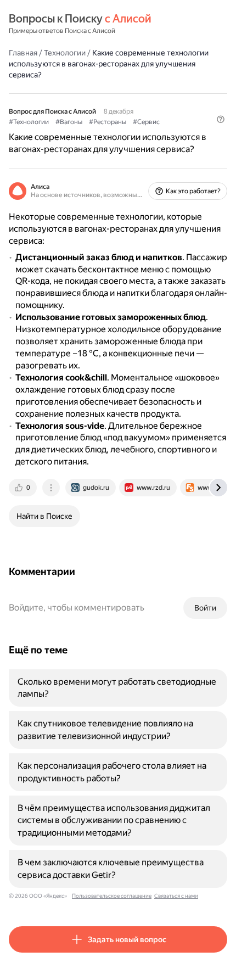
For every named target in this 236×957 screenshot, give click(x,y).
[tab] (23, 487)
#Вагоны (68, 122)
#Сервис (146, 122)
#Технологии (29, 122)
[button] (220, 119)
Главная (23, 52)
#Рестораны (107, 122)
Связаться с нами (176, 896)
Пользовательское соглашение (111, 896)
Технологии (65, 52)
